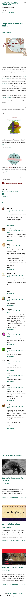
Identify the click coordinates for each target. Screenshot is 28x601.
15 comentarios (14, 497)
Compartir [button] (5, 196)
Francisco (9, 309)
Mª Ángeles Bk (11, 273)
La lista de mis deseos (6, 97)
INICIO (3, 13)
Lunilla (8, 297)
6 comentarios (14, 541)
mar (8, 360)
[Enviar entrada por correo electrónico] (3, 194)
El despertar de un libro (10, 3)
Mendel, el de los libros (12, 567)
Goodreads (22, 72)
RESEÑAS (11, 13)
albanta (9, 374)
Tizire (8, 385)
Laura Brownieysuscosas (14, 229)
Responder (10, 225)
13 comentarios (14, 584)
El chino (14, 64)
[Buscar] (21, 3)
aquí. (3, 144)
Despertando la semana (10, 191)
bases (10, 147)
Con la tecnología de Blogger (15, 593)
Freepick (19, 595)
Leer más (23, 497)
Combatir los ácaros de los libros (12, 479)
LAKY (8, 333)
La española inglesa (11, 524)
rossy (8, 404)
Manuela (9, 208)
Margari (9, 348)
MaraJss (9, 244)
